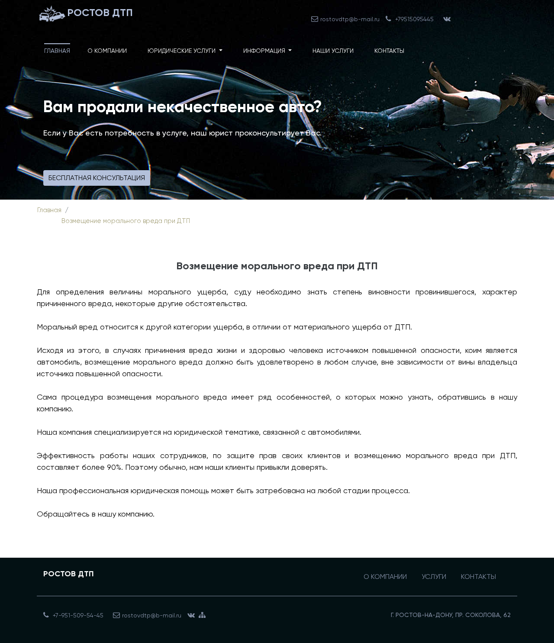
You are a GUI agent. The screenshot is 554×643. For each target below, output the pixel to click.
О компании (107, 50)
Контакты (389, 50)
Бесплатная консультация (96, 178)
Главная (57, 50)
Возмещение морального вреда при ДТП (125, 221)
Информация (265, 50)
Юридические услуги (182, 50)
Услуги (434, 576)
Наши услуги (333, 50)
